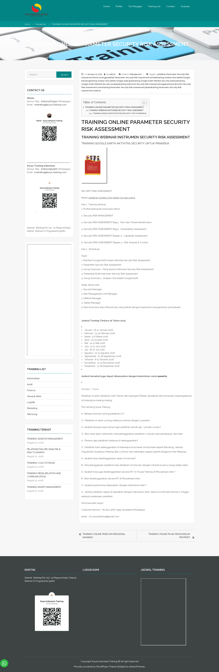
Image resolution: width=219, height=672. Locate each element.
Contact (170, 6)
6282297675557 (49, 101)
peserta (162, 376)
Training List (154, 6)
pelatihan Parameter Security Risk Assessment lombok (131, 77)
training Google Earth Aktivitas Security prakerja (155, 81)
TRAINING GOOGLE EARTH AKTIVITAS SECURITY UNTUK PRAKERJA (119, 113)
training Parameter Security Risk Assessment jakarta (127, 87)
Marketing (32, 408)
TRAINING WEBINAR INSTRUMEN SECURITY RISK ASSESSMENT (116, 110)
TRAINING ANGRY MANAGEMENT (44, 487)
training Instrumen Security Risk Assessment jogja (142, 84)
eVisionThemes (137, 666)
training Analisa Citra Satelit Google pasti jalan (111, 81)
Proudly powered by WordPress (91, 666)
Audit (29, 384)
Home (106, 6)
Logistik (31, 402)
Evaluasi (185, 6)
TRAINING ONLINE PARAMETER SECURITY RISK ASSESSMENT (114, 107)
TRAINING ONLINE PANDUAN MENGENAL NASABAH (104, 536)
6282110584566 (49, 169)
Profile (119, 6)
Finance (31, 390)
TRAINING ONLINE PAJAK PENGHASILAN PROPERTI (169, 536)
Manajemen (136, 74)
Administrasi (33, 378)
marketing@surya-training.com (50, 104)
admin (112, 74)
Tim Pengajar (135, 6)
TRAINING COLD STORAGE (41, 463)
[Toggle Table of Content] (143, 102)
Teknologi (32, 414)
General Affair (34, 396)
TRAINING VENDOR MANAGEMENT (45, 438)
